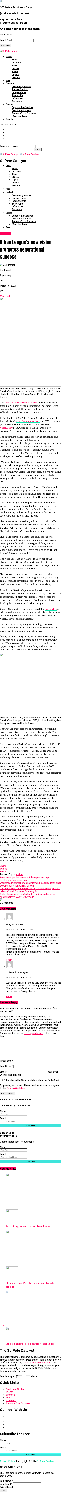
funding (11, 880)
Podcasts (17, 101)
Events (9, 119)
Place (15, 71)
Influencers (17, 98)
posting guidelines (33, 1033)
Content (10, 83)
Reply (9, 959)
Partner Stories (20, 89)
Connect (10, 104)
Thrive (15, 65)
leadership (51, 882)
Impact (15, 74)
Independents (19, 92)
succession (18, 894)
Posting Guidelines (16, 1088)
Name (3, 34)
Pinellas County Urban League (35, 888)
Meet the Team (19, 116)
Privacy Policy (7, 1461)
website (30, 897)
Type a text (5, 146)
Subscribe (5, 46)
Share (3, 1490)
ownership (51, 609)
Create (15, 68)
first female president (28, 421)
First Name (6, 1060)
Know (15, 59)
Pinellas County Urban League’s (21, 402)
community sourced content (37, 1362)
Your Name (6, 1481)
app (11, 877)
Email (3, 40)
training (39, 894)
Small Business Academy (21, 891)
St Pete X (11, 1400)
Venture (16, 77)
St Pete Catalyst (45, 1461)
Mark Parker (6, 296)
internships (36, 882)
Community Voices (21, 86)
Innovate (16, 62)
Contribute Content (21, 110)
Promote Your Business (24, 113)
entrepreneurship (22, 877)
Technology (30, 894)
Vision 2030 (6, 427)
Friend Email (7, 1487)
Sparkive (10, 1394)
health (10, 882)
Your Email (6, 1484)
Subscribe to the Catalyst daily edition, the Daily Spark (31, 1080)
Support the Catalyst (22, 107)
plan (53, 888)
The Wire (10, 1397)
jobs (44, 882)
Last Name (6, 1066)
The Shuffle (17, 95)
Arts (8, 80)
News (9, 56)
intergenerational (21, 882)
